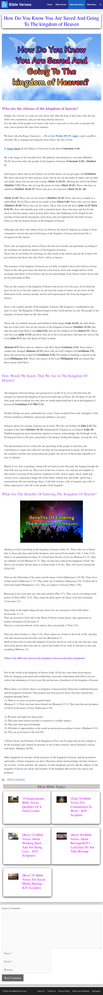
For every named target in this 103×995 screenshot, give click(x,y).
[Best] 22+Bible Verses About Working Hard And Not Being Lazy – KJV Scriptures (32, 845)
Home (49, 4)
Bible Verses (20, 4)
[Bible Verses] (5, 4)
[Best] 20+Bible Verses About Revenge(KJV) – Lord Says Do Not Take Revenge (82, 843)
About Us (41, 991)
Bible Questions (77, 4)
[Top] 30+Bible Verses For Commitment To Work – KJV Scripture (81, 806)
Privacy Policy (64, 991)
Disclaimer (96, 991)
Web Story (91, 4)
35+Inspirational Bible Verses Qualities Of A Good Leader (33, 804)
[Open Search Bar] (100, 4)
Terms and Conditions (81, 991)
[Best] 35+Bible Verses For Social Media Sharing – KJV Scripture (33, 881)
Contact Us (51, 991)
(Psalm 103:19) (63, 136)
